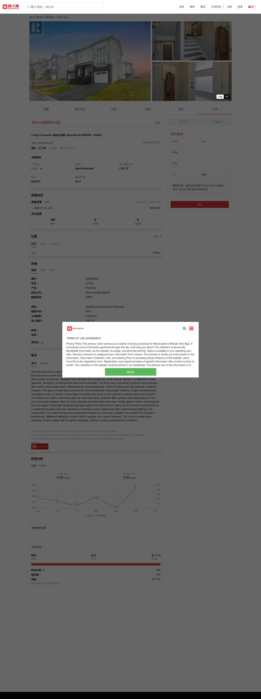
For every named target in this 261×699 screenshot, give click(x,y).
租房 (192, 6)
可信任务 (216, 6)
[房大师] (11, 6)
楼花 (202, 6)
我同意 (130, 372)
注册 (229, 6)
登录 (240, 6)
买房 (181, 6)
